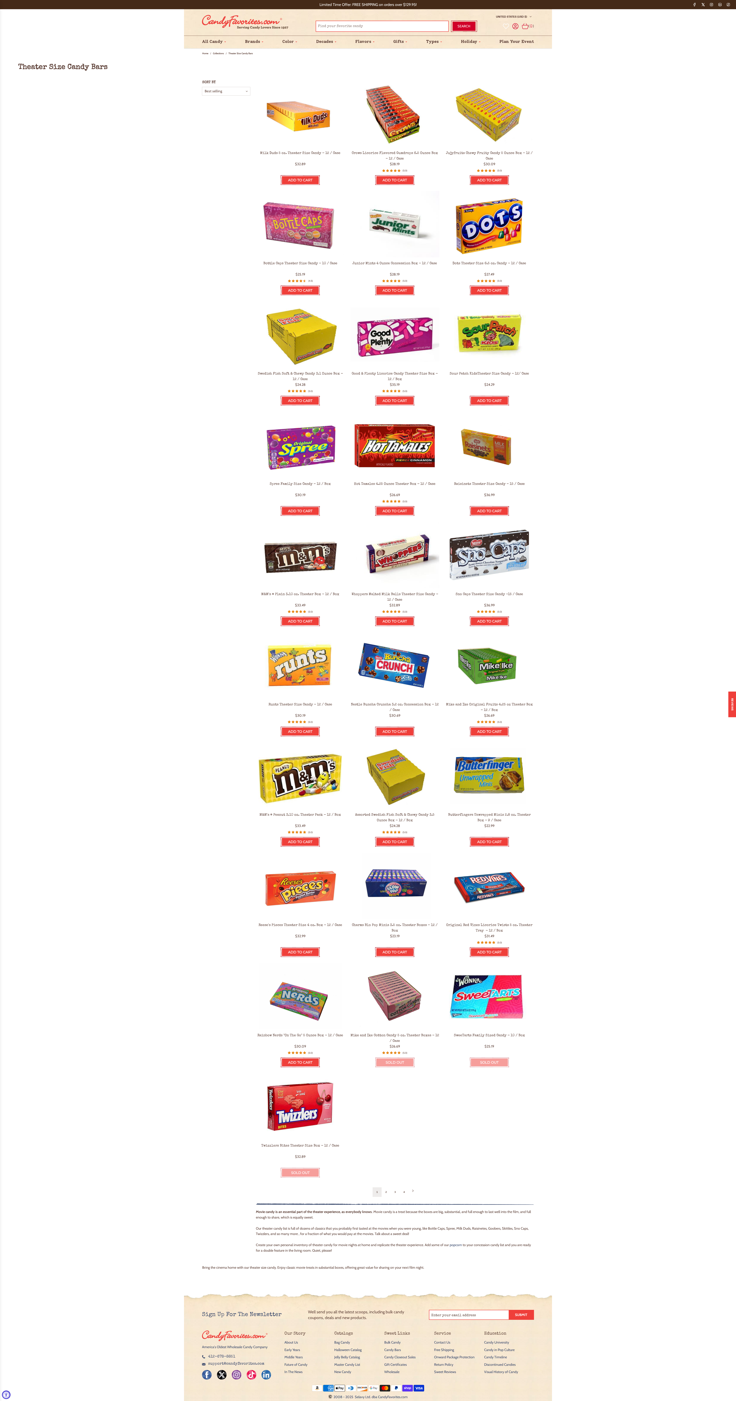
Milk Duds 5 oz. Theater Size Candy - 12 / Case (300, 153)
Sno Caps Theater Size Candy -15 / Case (489, 594)
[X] (703, 5)
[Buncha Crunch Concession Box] (394, 665)
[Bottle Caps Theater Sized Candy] (300, 224)
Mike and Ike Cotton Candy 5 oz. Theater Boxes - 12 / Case (395, 1038)
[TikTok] (728, 5)
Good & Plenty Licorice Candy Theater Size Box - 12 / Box (395, 376)
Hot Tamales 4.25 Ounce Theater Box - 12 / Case (394, 484)
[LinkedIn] (720, 5)
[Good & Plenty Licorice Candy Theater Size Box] (394, 334)
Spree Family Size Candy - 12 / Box (300, 484)
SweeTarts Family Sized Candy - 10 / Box (489, 1035)
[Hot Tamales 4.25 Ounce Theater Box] (394, 444)
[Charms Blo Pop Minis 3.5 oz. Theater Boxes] (394, 886)
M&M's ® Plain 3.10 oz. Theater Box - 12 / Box (300, 594)
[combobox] (382, 26)
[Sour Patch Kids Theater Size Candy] (489, 334)
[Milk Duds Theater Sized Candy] (300, 114)
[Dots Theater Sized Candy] (489, 224)
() (531, 26)
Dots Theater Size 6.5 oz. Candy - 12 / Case (489, 263)
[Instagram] (711, 5)
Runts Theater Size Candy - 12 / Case (300, 704)
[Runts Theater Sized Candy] (300, 665)
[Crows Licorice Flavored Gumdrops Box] (394, 114)
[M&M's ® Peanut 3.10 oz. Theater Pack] (300, 775)
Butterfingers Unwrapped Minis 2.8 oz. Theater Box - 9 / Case (489, 817)
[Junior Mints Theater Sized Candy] (394, 224)
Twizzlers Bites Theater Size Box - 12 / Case (300, 1145)
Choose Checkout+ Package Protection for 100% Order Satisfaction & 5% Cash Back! (368, 4)
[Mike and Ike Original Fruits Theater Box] (489, 665)
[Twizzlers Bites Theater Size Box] (300, 1106)
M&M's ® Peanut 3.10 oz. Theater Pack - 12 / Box (300, 815)
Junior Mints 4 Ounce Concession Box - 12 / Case (394, 263)
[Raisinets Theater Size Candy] (489, 444)
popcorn (456, 1245)
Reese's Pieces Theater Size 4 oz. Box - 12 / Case (300, 925)
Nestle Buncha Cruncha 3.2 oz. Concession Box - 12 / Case (395, 707)
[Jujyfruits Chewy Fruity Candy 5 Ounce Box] (489, 114)
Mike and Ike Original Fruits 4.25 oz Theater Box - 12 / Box (489, 707)
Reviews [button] (732, 704)
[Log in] (515, 26)
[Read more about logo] (235, 1341)
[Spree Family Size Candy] (300, 444)
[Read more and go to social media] (207, 1375)
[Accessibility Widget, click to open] (6, 1394)
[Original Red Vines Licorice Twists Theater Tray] (489, 886)
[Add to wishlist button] (506, 26)
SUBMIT (521, 1315)
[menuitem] (212, 42)
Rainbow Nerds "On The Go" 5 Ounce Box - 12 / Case (300, 1035)
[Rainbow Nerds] (300, 996)
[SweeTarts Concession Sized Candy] (489, 996)
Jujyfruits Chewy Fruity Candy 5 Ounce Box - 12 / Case (489, 155)
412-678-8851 (221, 1357)
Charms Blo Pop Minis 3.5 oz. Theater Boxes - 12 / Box (395, 927)
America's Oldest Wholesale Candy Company (235, 1347)
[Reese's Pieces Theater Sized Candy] (300, 886)
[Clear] (436, 26)
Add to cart (300, 180)
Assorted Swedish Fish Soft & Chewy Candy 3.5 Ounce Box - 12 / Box (395, 817)
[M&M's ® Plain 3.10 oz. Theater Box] (300, 555)
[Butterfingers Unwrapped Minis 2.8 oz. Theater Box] (489, 775)
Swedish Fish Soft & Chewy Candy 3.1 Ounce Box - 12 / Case (300, 376)
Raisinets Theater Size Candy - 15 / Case (489, 484)
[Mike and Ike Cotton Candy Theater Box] (394, 996)
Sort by (209, 82)
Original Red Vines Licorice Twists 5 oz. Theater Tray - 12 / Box (489, 927)
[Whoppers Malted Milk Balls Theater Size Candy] (394, 555)
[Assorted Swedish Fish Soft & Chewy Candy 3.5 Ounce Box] (394, 775)
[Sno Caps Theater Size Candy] (489, 555)
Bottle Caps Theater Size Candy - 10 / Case (300, 263)
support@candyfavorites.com (236, 1364)
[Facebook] (694, 5)
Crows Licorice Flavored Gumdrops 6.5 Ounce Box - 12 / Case (395, 155)
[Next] (413, 1192)
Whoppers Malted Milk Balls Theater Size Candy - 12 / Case (395, 597)
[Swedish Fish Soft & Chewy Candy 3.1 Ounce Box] (300, 334)
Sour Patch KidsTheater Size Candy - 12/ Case (489, 373)
